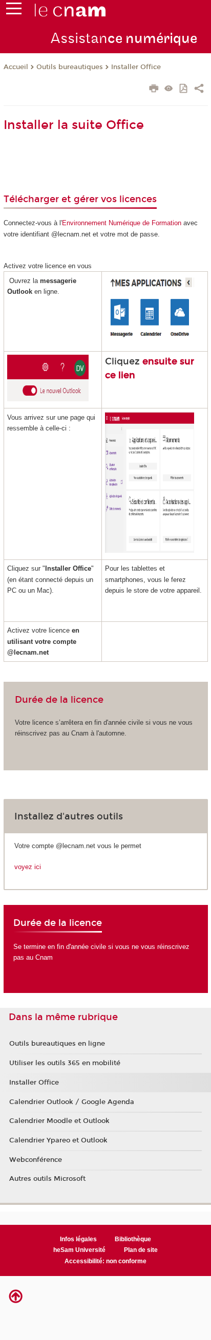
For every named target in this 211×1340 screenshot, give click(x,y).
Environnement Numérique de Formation (121, 223)
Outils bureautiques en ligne (57, 1044)
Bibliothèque (133, 1239)
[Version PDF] (184, 89)
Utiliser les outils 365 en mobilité (64, 1063)
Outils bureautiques (69, 67)
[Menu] (14, 10)
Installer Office (136, 67)
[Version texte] (168, 89)
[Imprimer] (154, 89)
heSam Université (79, 1249)
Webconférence (35, 1160)
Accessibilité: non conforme (105, 1261)
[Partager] (199, 89)
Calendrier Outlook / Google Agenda (71, 1102)
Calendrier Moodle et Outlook (59, 1121)
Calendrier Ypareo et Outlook (58, 1140)
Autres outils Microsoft (47, 1179)
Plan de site (141, 1249)
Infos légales (78, 1239)
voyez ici (27, 867)
